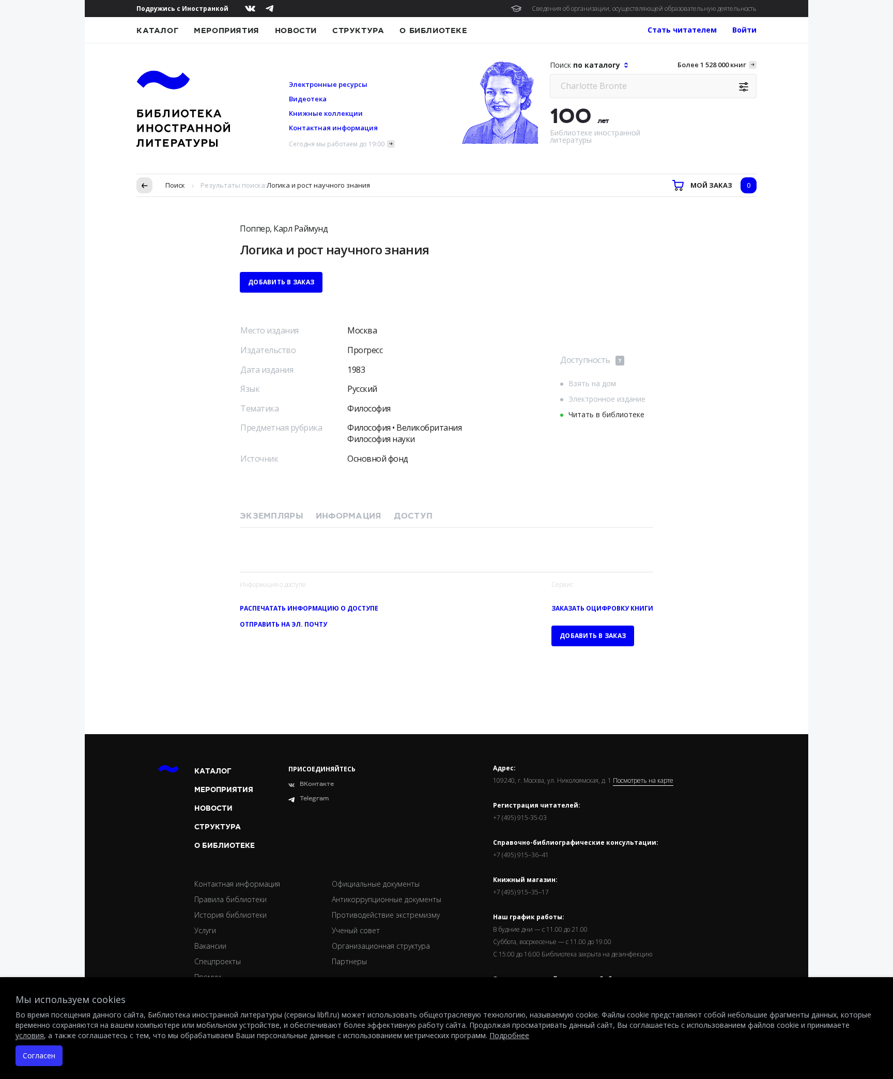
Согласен (39, 1055)
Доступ (413, 516)
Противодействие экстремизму (386, 915)
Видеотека (308, 98)
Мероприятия (226, 30)
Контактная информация (333, 127)
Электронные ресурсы (328, 84)
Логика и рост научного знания (318, 185)
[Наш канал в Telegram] (269, 8)
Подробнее (509, 1035)
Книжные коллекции (326, 113)
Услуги (205, 930)
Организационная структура (381, 946)
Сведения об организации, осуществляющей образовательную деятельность (644, 8)
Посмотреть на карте (643, 781)
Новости (296, 30)
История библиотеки (230, 915)
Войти (744, 30)
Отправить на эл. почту (283, 624)
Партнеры (349, 961)
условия (30, 1035)
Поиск (175, 185)
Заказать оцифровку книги (602, 608)
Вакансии (210, 946)
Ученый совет (356, 930)
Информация (348, 516)
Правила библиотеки (230, 899)
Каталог (157, 30)
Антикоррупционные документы (386, 899)
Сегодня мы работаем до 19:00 (336, 144)
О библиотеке (433, 30)
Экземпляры (271, 516)
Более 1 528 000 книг (712, 64)
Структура (358, 30)
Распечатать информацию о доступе (309, 608)
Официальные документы (376, 884)
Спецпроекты (217, 961)
